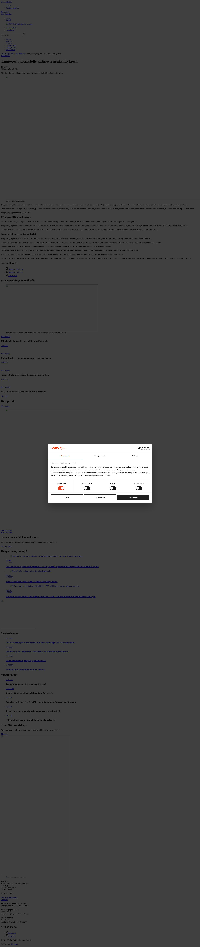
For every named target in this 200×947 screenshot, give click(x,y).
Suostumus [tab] (65, 456)
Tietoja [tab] (135, 456)
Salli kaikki (133, 498)
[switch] (87, 488)
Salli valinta (100, 498)
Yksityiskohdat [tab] (100, 456)
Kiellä (66, 498)
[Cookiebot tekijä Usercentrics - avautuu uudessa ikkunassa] (139, 448)
